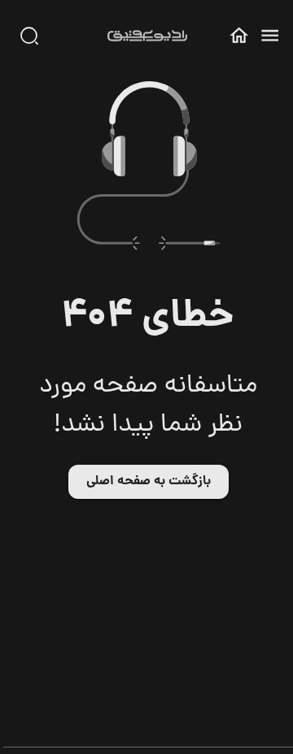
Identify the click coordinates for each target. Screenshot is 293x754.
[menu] (270, 35)
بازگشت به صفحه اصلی (148, 481)
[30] (29, 35)
